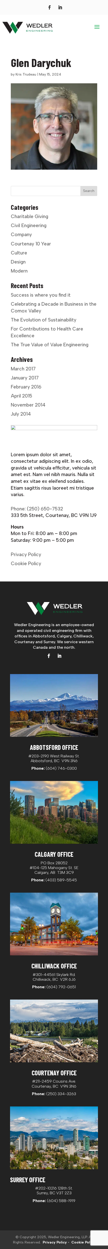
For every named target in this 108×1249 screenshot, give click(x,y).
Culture (19, 253)
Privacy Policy (26, 554)
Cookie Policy (26, 563)
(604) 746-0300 (61, 768)
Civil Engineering (28, 225)
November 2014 (28, 405)
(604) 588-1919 (61, 1200)
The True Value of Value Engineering (49, 345)
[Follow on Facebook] (49, 7)
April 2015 (21, 396)
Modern (19, 271)
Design (18, 262)
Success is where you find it (41, 295)
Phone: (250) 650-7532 (37, 509)
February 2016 (26, 387)
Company (21, 234)
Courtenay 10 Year (31, 244)
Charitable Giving (29, 216)
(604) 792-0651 (61, 986)
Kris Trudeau (26, 74)
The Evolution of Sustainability (43, 320)
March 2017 (23, 369)
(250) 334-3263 (61, 1093)
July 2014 (21, 414)
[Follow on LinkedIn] (60, 7)
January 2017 (25, 378)
